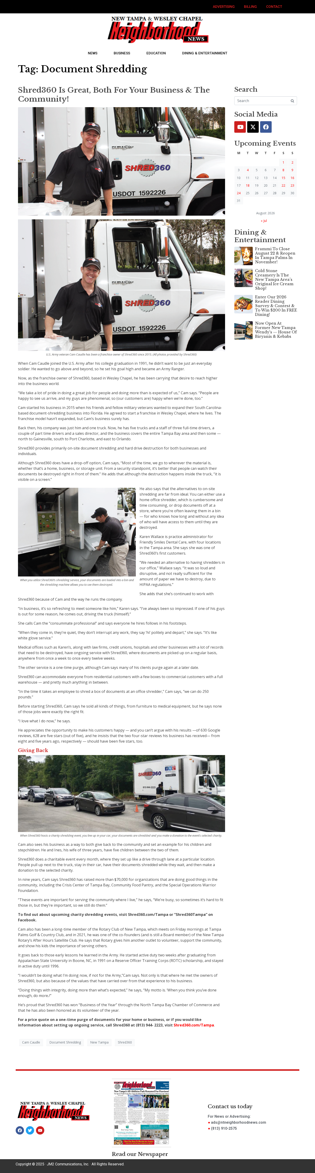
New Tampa (99, 1042)
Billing (250, 7)
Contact (274, 7)
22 (283, 185)
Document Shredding (65, 1042)
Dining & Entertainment (204, 53)
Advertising (224, 7)
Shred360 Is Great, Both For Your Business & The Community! (114, 94)
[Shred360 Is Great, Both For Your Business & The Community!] (121, 161)
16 (292, 178)
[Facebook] (266, 127)
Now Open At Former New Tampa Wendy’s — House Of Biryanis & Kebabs (276, 330)
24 (239, 193)
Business (122, 53)
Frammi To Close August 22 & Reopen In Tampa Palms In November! (275, 256)
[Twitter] (253, 127)
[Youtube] (240, 127)
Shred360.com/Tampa (193, 1025)
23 (292, 185)
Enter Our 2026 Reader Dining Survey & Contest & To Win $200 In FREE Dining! (276, 306)
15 (283, 178)
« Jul (264, 220)
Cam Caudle (31, 1042)
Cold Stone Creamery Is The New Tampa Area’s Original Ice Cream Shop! (274, 279)
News (92, 53)
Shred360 (125, 1042)
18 (248, 185)
